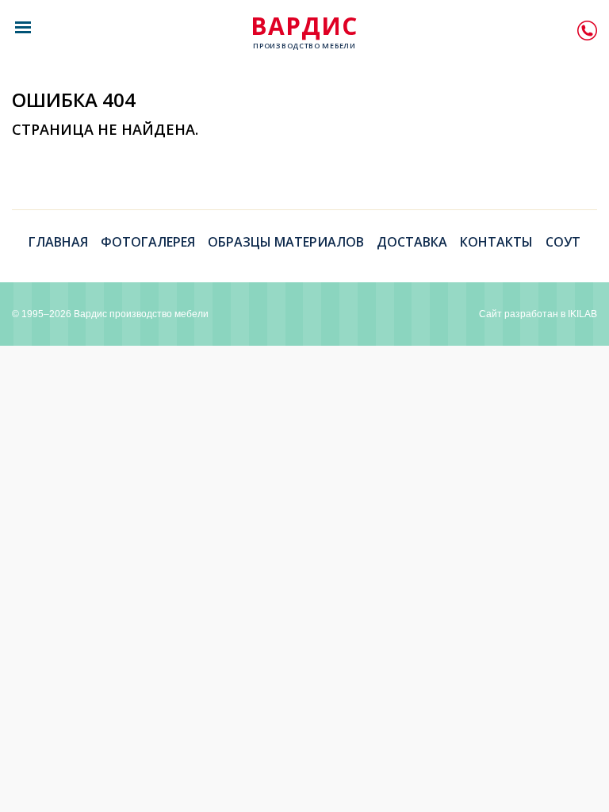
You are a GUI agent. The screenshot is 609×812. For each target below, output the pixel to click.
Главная (58, 242)
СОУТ (563, 242)
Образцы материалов (286, 242)
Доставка (412, 242)
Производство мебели (304, 32)
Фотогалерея (148, 242)
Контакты (496, 242)
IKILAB (582, 314)
